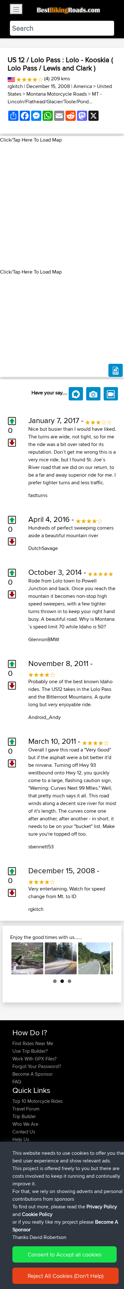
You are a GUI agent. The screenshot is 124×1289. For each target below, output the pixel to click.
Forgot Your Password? (36, 1066)
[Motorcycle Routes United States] (11, 78)
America (82, 86)
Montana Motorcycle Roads (56, 94)
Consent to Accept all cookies (64, 1254)
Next (103, 958)
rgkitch (15, 86)
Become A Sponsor (32, 1074)
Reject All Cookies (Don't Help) (65, 1276)
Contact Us (23, 1131)
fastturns (37, 495)
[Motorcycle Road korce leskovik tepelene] (27, 958)
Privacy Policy (101, 1206)
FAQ (16, 1081)
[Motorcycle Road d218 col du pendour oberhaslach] (61, 958)
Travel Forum (25, 1108)
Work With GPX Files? (34, 1058)
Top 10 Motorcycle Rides (37, 1101)
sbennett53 (41, 846)
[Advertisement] (62, 206)
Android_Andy (44, 717)
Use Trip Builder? (30, 1051)
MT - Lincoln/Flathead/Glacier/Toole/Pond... (55, 97)
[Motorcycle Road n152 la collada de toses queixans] (94, 958)
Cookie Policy (37, 1214)
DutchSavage (43, 548)
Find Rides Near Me (32, 1043)
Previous (21, 958)
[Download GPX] (115, 370)
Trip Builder (24, 1116)
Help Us (20, 1139)
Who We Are (25, 1124)
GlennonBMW (43, 639)
